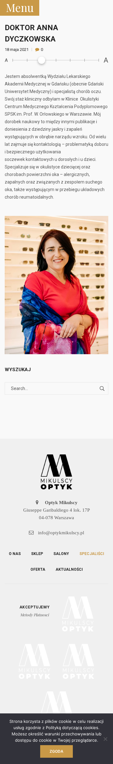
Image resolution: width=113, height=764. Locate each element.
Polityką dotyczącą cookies (72, 727)
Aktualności (69, 569)
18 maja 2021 (17, 49)
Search (102, 388)
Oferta (37, 569)
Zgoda (56, 751)
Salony (61, 554)
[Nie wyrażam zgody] (105, 739)
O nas (15, 554)
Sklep (37, 554)
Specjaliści (91, 554)
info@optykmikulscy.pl (60, 532)
